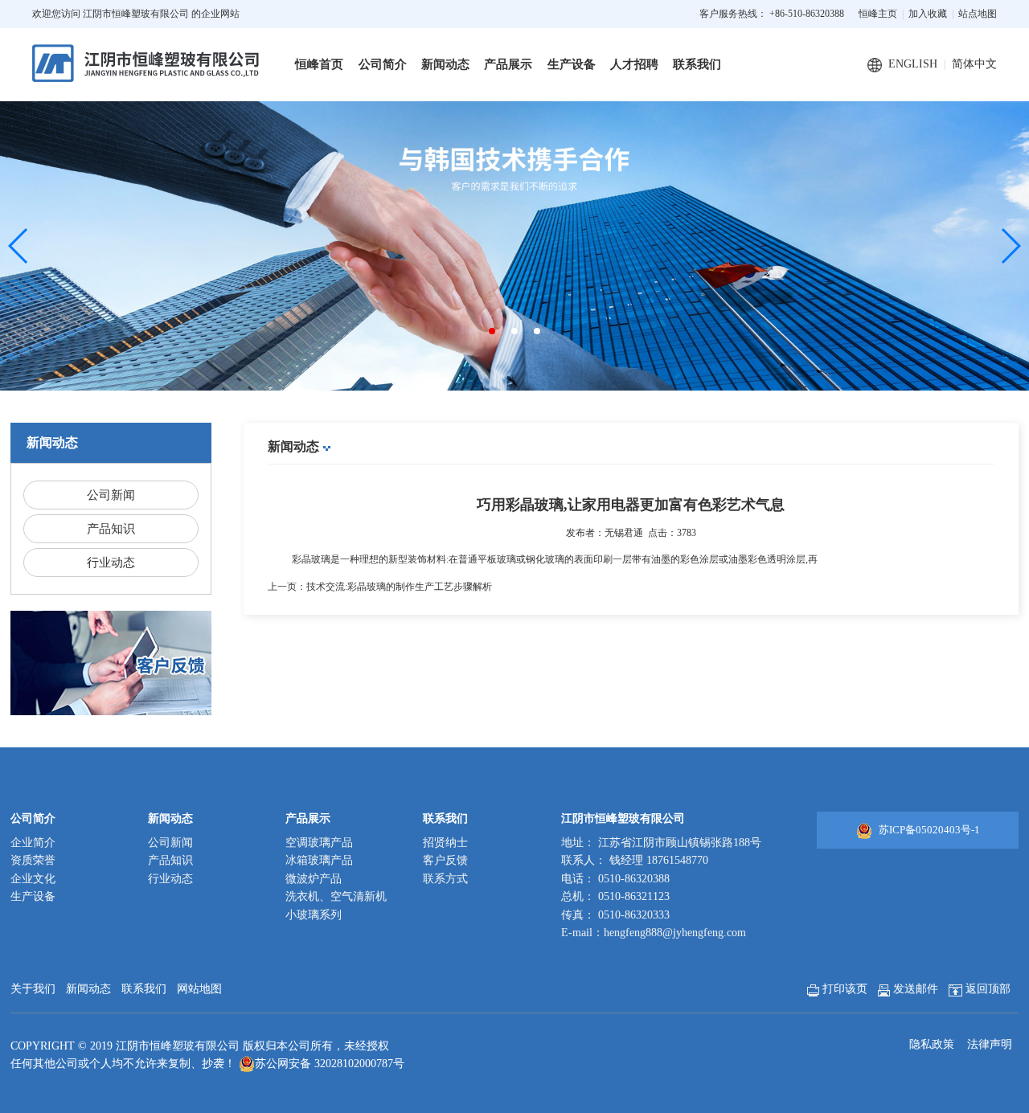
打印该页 (843, 989)
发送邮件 (914, 989)
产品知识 (111, 528)
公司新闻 (111, 495)
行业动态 (111, 562)
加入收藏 (927, 13)
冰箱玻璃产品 (319, 860)
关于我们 (32, 989)
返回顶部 (986, 989)
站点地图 (977, 13)
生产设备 (571, 64)
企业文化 (32, 879)
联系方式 (445, 879)
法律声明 (989, 1044)
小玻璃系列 (313, 915)
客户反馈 (445, 860)
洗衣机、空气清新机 (336, 896)
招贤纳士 (445, 843)
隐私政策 (931, 1044)
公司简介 (383, 64)
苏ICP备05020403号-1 (929, 830)
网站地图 (199, 989)
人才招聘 (634, 64)
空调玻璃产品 (319, 843)
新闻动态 (445, 64)
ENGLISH (912, 64)
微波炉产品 (313, 879)
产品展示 (508, 64)
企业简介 (32, 843)
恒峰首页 (319, 64)
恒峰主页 (878, 13)
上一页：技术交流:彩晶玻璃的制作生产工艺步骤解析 (380, 586)
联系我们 (697, 64)
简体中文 (974, 64)
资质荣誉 (32, 860)
